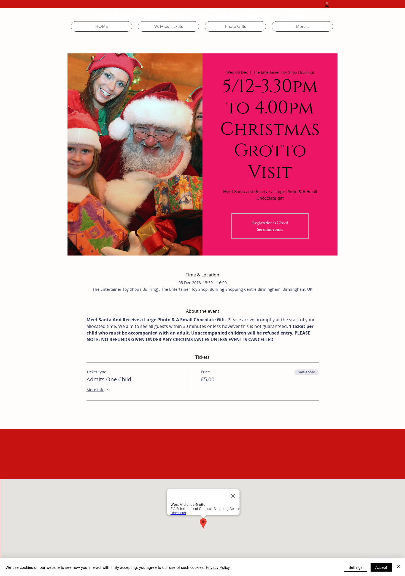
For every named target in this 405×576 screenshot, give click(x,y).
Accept (381, 567)
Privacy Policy (218, 567)
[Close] (398, 567)
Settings (356, 567)
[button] (327, 4)
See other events (270, 229)
